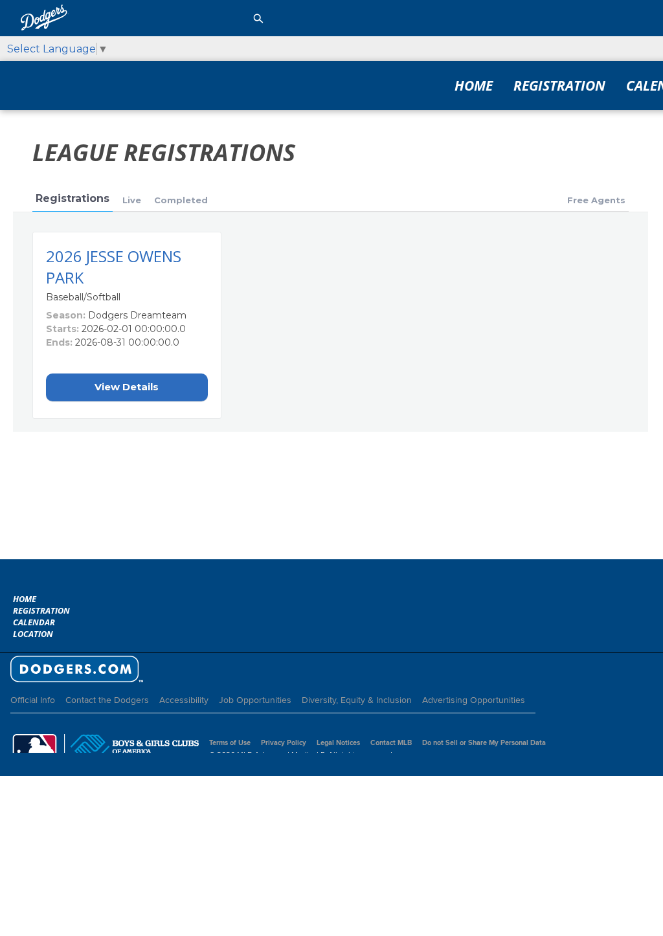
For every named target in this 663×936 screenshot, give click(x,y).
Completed (181, 200)
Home (474, 85)
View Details (127, 387)
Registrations (72, 198)
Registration (559, 85)
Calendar (34, 622)
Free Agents (596, 200)
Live (131, 200)
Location (33, 634)
